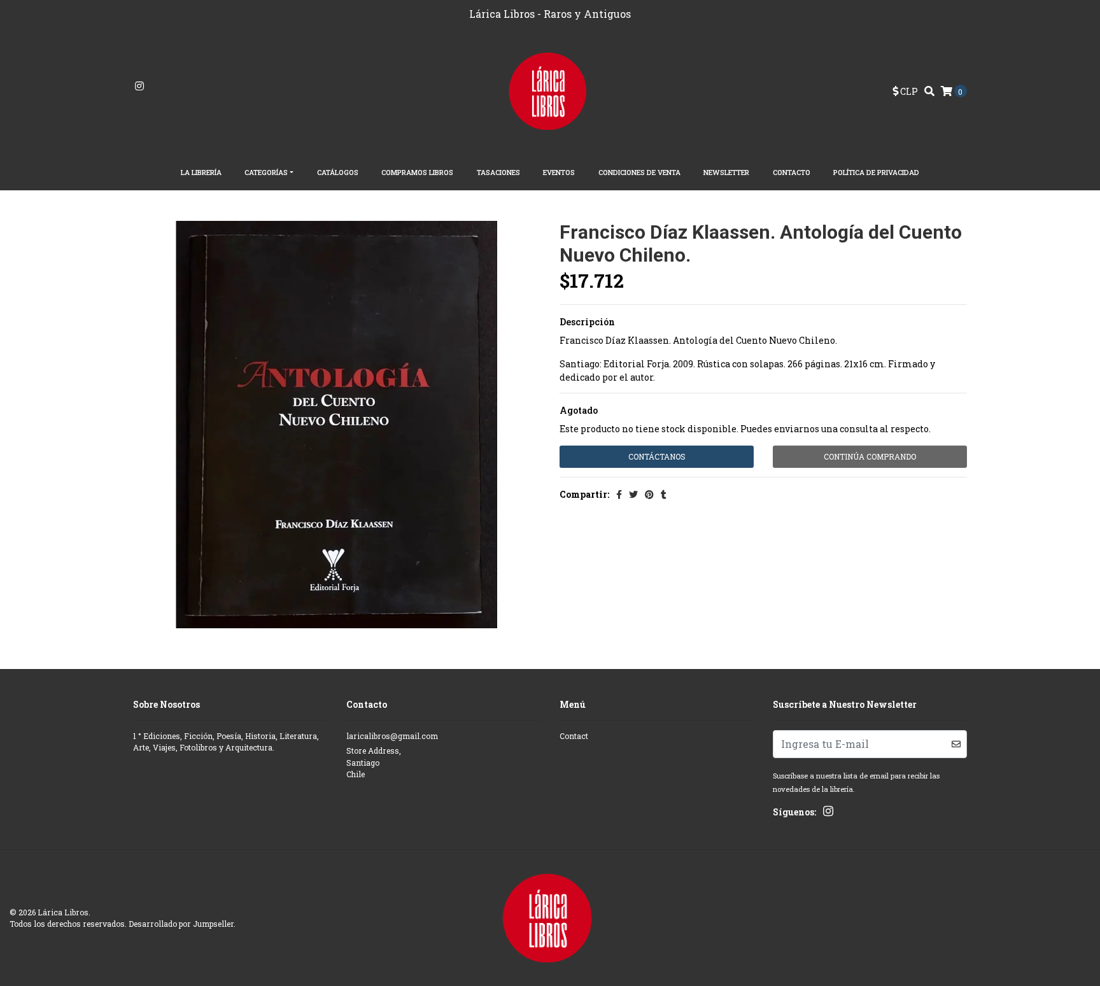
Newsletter (726, 172)
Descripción (587, 322)
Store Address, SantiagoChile (373, 762)
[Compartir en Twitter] (633, 494)
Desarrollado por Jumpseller (181, 924)
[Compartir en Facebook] (619, 494)
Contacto (791, 172)
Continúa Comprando (870, 456)
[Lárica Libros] (550, 90)
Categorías (266, 172)
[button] (905, 91)
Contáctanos (657, 456)
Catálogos (337, 172)
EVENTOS (559, 172)
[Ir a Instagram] (139, 86)
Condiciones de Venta (639, 172)
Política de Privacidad (876, 172)
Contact (574, 736)
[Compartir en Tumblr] (663, 494)
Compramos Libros (417, 172)
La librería (201, 172)
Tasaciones (498, 172)
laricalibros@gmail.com (392, 736)
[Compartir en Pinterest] (649, 494)
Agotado (579, 410)
